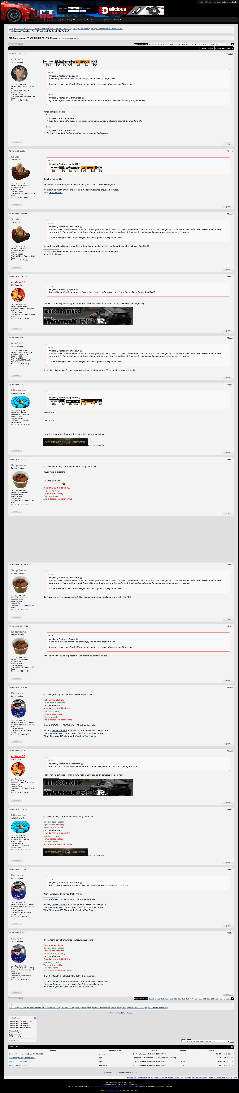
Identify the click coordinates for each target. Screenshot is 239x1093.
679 (204, 44)
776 (221, 44)
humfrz (15, 343)
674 (183, 44)
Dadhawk (17, 693)
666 (171, 44)
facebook (232, 2)
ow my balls (121, 1008)
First (151, 44)
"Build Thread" (56, 192)
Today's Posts (106, 20)
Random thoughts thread (18, 1061)
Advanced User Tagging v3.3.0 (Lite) (102, 1086)
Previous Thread (116, 1013)
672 (175, 44)
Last (228, 44)
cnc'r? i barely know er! (17, 1008)
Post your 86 (49, 733)
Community (81, 20)
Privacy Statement (199, 1078)
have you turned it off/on (37, 1008)
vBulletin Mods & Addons (126, 1086)
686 (212, 44)
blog (218, 2)
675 (187, 44)
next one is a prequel (108, 1008)
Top (235, 1078)
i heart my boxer (53, 1008)
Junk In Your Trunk (86, 736)
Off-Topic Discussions (81, 29)
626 (166, 44)
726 (216, 44)
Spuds (15, 156)
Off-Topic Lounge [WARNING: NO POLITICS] (107, 29)
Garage (70, 20)
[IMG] (11, 1035)
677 (196, 44)
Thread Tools (206, 48)
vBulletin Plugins (113, 1091)
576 (162, 44)
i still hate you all (67, 1008)
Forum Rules (13, 1040)
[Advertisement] (121, 538)
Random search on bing (18, 1065)
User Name (63, 8)
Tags (10, 1004)
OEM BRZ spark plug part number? (22, 1058)
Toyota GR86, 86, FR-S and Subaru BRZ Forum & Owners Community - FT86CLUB (41, 29)
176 (158, 44)
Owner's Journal (59, 730)
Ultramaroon (19, 390)
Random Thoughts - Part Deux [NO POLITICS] (26, 1054)
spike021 (17, 59)
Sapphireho (18, 465)
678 (200, 44)
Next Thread (127, 1013)
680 (208, 44)
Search (116, 20)
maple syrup (86, 1008)
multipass (95, 1008)
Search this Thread (223, 48)
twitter (223, 2)
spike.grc (60, 112)
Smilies (11, 1033)
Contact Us (131, 1078)
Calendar (94, 20)
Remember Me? (88, 8)
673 (179, 44)
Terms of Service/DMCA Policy (220, 1078)
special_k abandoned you (137, 1008)
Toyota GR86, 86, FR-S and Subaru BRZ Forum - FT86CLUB (160, 1078)
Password (62, 11)
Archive (188, 1078)
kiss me (77, 1008)
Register (61, 20)
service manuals (96, 445)
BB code (12, 1031)
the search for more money (158, 1008)
